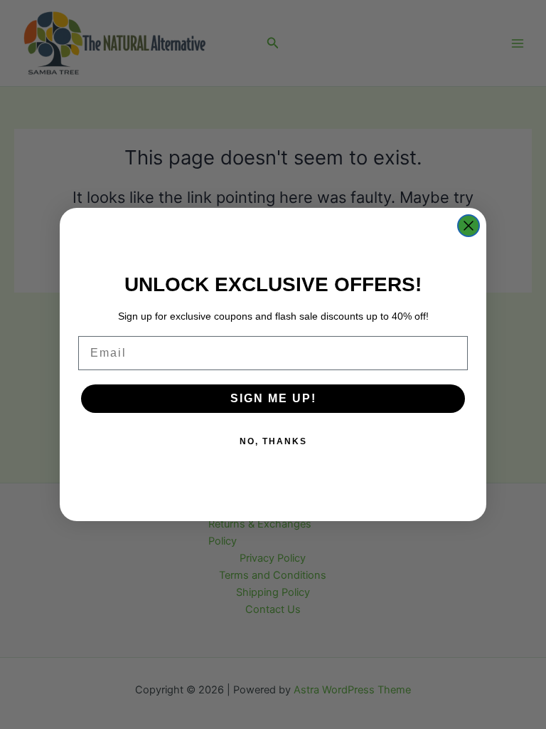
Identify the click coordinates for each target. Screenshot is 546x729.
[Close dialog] (468, 225)
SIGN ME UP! (273, 398)
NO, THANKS (273, 441)
